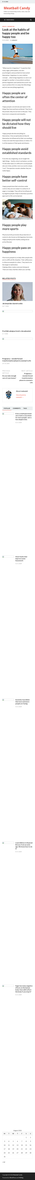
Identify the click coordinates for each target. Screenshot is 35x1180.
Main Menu (10, 20)
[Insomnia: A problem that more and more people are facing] (8, 700)
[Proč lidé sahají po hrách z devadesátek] (17, 311)
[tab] (6, 408)
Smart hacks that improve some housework (21, 558)
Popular (7, 408)
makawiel (14, 40)
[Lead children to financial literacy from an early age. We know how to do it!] (8, 843)
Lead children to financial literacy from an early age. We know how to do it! (23, 845)
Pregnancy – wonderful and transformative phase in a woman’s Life (16, 360)
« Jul (3, 1162)
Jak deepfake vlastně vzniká (12, 303)
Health (4, 26)
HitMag (21, 1177)
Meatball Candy (17, 8)
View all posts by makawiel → (21, 396)
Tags (25, 408)
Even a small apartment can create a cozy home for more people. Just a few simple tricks (23, 416)
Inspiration (10, 26)
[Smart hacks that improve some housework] (8, 557)
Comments (17, 408)
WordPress (13, 1177)
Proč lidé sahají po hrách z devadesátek (16, 331)
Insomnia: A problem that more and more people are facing (22, 701)
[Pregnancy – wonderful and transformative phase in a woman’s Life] (17, 339)
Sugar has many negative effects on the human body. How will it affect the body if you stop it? (23, 988)
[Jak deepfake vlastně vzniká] (17, 301)
